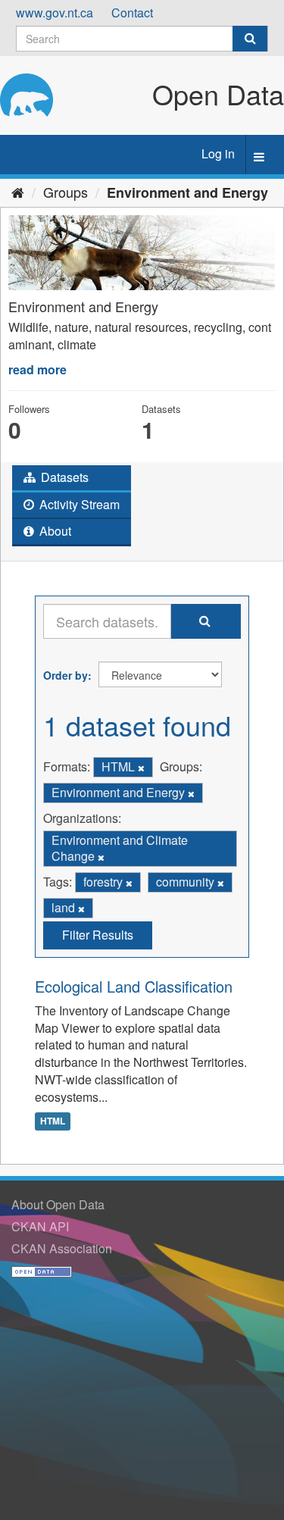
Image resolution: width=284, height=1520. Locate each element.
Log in (218, 153)
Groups (65, 192)
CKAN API (40, 1226)
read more (37, 369)
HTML (52, 1121)
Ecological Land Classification (134, 986)
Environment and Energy (187, 192)
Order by (65, 675)
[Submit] (250, 39)
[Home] (17, 192)
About (53, 531)
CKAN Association (61, 1248)
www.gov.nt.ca (54, 12)
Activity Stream (78, 504)
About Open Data (58, 1204)
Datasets (63, 477)
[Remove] (141, 768)
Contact (132, 12)
